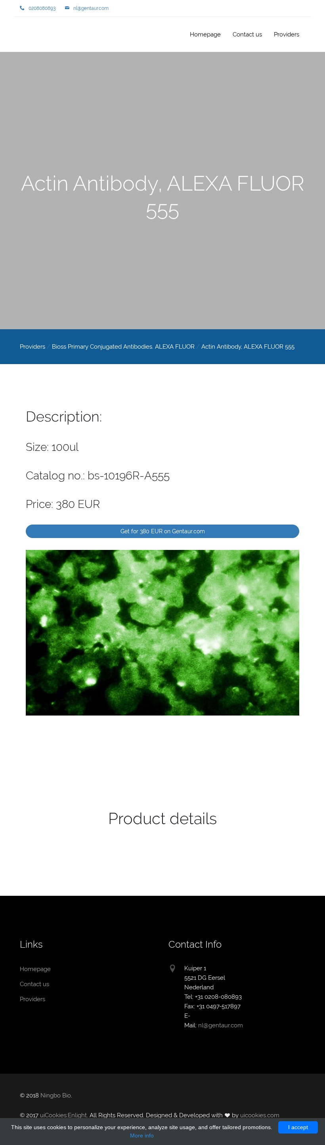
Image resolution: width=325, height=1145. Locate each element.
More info (142, 1135)
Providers (286, 34)
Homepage (45, 35)
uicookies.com (259, 1115)
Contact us (247, 34)
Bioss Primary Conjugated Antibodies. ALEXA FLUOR (123, 346)
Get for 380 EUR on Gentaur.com (162, 531)
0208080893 (42, 8)
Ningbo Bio (55, 1095)
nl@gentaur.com (91, 8)
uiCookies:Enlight (63, 1115)
